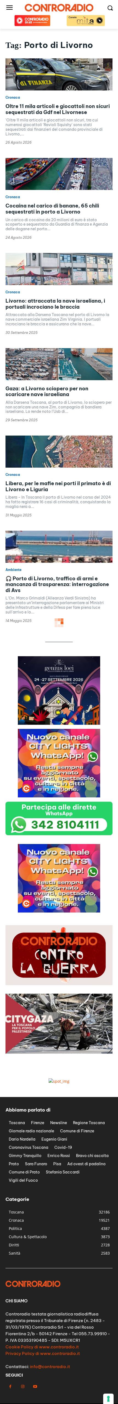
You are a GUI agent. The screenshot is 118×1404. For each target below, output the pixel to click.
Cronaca (12, 97)
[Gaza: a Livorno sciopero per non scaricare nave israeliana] (59, 364)
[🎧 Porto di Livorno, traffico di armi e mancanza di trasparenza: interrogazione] (59, 547)
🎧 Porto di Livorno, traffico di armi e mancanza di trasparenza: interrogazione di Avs (57, 584)
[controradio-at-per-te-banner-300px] (59, 795)
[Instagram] (22, 1386)
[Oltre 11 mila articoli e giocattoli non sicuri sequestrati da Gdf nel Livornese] (59, 74)
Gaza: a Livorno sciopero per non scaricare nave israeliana (46, 391)
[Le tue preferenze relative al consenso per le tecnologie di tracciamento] (108, 1399)
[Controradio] (59, 8)
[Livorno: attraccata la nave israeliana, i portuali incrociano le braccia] (59, 269)
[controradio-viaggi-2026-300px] (59, 723)
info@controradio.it (50, 1366)
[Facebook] (10, 1386)
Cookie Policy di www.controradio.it (42, 1346)
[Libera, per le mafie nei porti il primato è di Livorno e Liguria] (59, 452)
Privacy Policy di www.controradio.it (42, 1353)
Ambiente (13, 570)
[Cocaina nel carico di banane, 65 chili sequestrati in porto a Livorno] (59, 174)
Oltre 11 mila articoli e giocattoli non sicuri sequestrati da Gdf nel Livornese (57, 109)
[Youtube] (35, 1386)
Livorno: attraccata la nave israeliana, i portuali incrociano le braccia (55, 304)
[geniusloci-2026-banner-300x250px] (59, 911)
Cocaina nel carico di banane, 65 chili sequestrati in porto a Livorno (52, 209)
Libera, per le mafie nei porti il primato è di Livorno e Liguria (58, 486)
